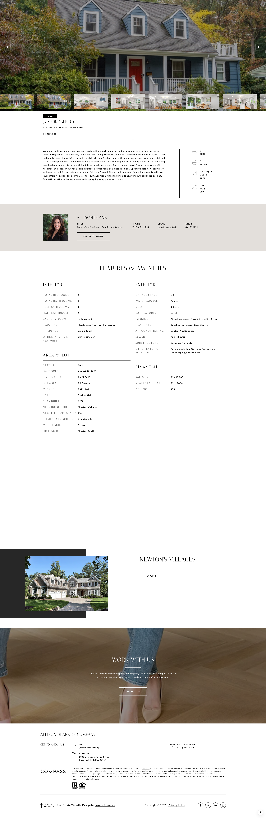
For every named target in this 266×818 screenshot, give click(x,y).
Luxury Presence (105, 805)
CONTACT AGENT (93, 236)
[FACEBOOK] (200, 805)
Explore (152, 576)
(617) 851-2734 (140, 227)
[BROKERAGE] (223, 805)
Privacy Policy (176, 805)
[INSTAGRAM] (208, 805)
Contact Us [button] (133, 691)
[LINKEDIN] (215, 805)
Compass (145, 768)
